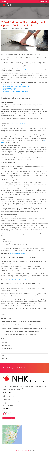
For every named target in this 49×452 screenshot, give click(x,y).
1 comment (26, 28)
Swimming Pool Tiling (7, 405)
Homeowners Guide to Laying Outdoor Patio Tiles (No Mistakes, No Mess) (21, 331)
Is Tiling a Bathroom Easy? (9, 88)
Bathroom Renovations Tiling (9, 398)
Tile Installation (6, 352)
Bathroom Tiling (19, 28)
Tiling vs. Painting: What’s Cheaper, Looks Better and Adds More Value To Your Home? (24, 328)
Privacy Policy (32, 450)
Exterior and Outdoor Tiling (8, 396)
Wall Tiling (4, 358)
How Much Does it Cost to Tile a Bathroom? (14, 85)
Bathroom (4, 342)
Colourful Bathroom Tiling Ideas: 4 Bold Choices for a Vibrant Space (19, 334)
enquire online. (35, 368)
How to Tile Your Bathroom (10, 93)
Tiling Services (5, 395)
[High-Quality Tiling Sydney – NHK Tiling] (12, 5)
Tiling (3, 355)
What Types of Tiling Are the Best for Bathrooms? (16, 86)
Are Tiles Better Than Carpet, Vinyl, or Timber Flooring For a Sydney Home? (21, 321)
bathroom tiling (21, 69)
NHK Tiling (5, 28)
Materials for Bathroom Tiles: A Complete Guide (15, 91)
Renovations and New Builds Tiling (10, 401)
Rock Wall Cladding (7, 348)
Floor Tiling (5, 404)
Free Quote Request (9, 418)
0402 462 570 (21, 368)
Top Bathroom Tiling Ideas (10, 90)
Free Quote (43, 1)
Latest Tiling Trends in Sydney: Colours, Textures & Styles (17, 325)
